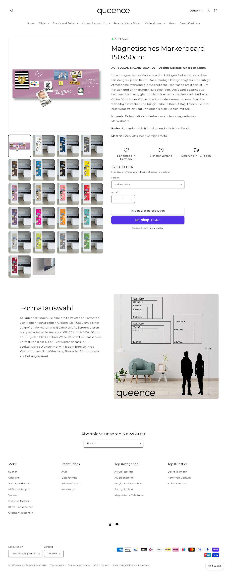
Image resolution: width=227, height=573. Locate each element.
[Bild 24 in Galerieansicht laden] (19, 170)
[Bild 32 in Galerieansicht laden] (19, 218)
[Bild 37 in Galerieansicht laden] (43, 242)
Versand (130, 172)
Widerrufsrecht (71, 483)
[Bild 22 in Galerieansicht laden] (68, 146)
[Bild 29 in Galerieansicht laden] (43, 194)
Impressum (68, 489)
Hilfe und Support (19, 489)
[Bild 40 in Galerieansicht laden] (19, 266)
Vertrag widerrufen (20, 483)
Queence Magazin (19, 501)
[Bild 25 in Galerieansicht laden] (43, 170)
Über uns (14, 477)
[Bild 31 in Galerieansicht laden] (92, 194)
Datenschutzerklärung (79, 565)
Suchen (13, 471)
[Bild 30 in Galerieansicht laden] (68, 194)
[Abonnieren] (139, 444)
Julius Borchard (177, 483)
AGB (64, 471)
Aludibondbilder (124, 477)
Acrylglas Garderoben (128, 483)
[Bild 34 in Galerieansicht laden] (68, 218)
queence (20, 565)
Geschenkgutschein (20, 512)
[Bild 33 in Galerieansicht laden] (43, 218)
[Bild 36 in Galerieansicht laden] (19, 242)
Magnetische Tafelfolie (128, 495)
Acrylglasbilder (123, 471)
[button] (12, 10)
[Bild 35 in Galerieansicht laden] (92, 218)
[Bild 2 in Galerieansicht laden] (43, 146)
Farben (115, 177)
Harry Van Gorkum (179, 477)
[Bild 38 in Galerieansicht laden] (68, 242)
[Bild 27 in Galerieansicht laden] (92, 170)
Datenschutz (69, 477)
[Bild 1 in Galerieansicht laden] (19, 146)
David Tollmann (177, 471)
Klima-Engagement (20, 506)
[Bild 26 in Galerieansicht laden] (68, 170)
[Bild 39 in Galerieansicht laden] (92, 242)
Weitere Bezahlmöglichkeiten (148, 228)
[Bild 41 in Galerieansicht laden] (43, 266)
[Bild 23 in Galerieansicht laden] (92, 146)
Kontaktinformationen (124, 565)
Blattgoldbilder (124, 489)
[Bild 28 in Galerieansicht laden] (19, 194)
